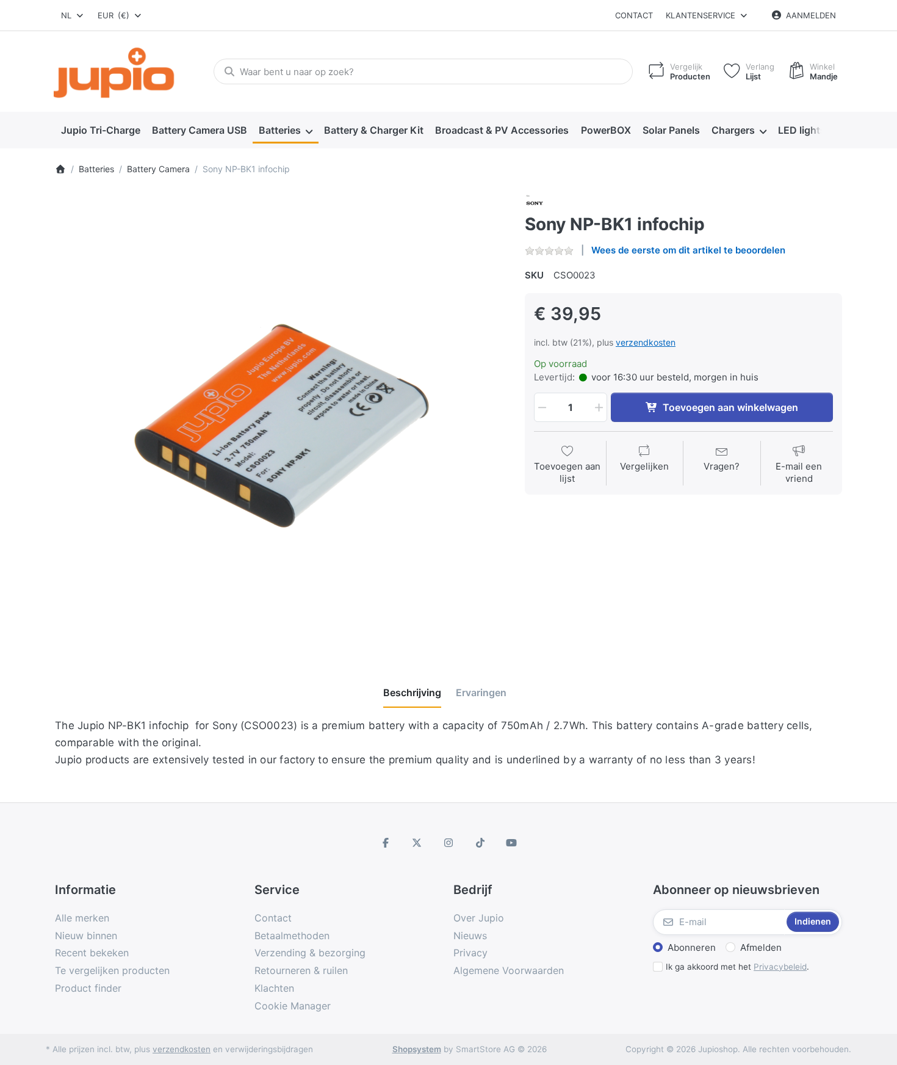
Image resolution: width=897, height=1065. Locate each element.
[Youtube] (511, 842)
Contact (634, 15)
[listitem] (280, 419)
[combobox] (73, 15)
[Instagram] (448, 842)
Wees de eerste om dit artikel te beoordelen (688, 250)
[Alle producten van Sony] (534, 202)
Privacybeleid (780, 967)
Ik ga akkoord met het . (737, 967)
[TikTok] (480, 842)
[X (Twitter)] (417, 842)
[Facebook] (385, 842)
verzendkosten (645, 342)
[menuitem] (100, 131)
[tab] (412, 692)
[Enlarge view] (280, 419)
